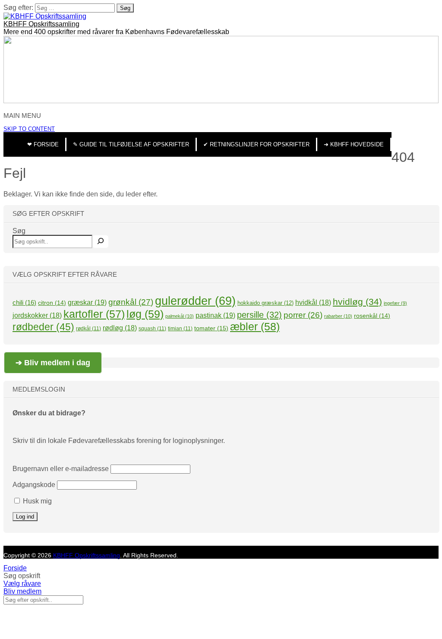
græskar (87, 302)
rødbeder (43, 326)
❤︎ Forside (43, 144)
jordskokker (37, 315)
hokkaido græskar (265, 303)
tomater (211, 328)
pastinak (215, 315)
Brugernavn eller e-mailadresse (61, 468)
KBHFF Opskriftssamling (41, 24)
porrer (303, 315)
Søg (19, 230)
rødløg (120, 328)
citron (52, 302)
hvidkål (313, 302)
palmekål (179, 316)
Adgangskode (34, 484)
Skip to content (29, 129)
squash (152, 329)
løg (145, 314)
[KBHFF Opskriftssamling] (44, 16)
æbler (255, 326)
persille (259, 315)
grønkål (130, 302)
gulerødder (195, 300)
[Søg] (100, 241)
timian (180, 329)
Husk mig (36, 501)
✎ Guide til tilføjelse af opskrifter (131, 144)
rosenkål (372, 315)
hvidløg (357, 302)
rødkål (88, 329)
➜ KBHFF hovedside (354, 144)
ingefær (395, 303)
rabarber (338, 316)
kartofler (94, 314)
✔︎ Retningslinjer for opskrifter (256, 144)
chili (24, 302)
